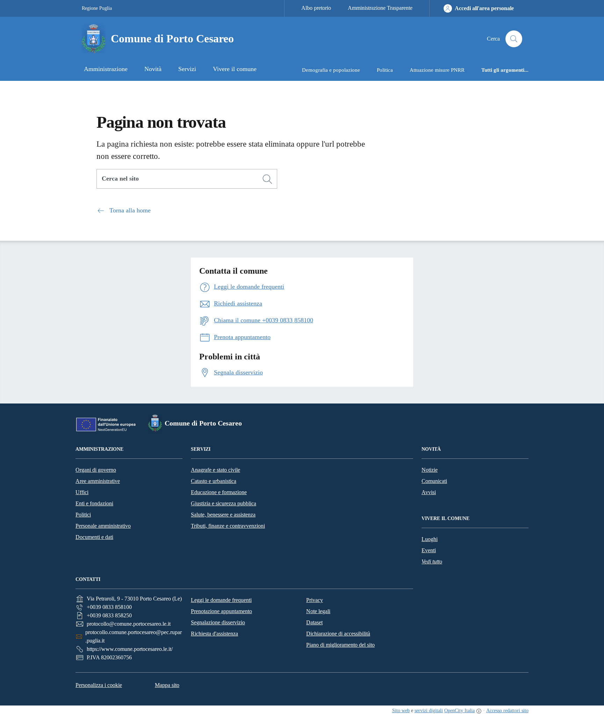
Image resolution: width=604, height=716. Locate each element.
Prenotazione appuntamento (221, 611)
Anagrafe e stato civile (215, 470)
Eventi (429, 550)
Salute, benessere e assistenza (223, 515)
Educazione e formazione (219, 492)
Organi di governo (96, 470)
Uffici (82, 492)
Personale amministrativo (103, 526)
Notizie (430, 470)
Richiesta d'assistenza (214, 634)
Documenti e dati (94, 537)
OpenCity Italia (459, 710)
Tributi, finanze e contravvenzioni (228, 526)
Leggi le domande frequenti (221, 600)
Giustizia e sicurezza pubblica (223, 503)
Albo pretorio (316, 8)
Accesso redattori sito (507, 710)
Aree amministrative (98, 481)
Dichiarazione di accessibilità (338, 634)
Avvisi (429, 492)
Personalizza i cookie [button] (99, 685)
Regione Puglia (97, 8)
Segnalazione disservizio (218, 622)
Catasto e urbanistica (213, 481)
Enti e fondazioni (94, 503)
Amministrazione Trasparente (380, 8)
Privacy (314, 600)
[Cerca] (267, 179)
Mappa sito (167, 685)
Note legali (318, 611)
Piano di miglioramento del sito (340, 645)
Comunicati (434, 481)
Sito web (401, 710)
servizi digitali (429, 710)
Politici (83, 515)
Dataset (314, 622)
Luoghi (430, 539)
